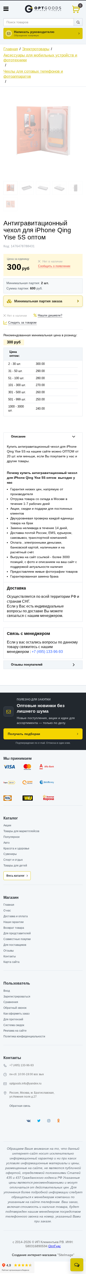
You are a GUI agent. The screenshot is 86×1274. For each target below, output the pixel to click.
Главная (10, 49)
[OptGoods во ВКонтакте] (29, 1121)
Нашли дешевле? (50, 315)
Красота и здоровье (16, 848)
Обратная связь (19, 1105)
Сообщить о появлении (54, 266)
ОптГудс (54, 1246)
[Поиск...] (78, 22)
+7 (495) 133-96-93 (47, 652)
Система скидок (13, 1025)
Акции (7, 825)
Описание (18, 436)
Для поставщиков (14, 945)
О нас (7, 910)
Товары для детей (15, 865)
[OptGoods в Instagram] (48, 1121)
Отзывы (8, 950)
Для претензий (13, 1019)
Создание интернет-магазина (34, 1255)
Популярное (11, 837)
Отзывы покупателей (26, 664)
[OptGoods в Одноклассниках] (58, 1121)
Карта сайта (11, 962)
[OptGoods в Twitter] (39, 1121)
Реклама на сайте (15, 1030)
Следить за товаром (22, 322)
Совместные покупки (17, 939)
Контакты (9, 956)
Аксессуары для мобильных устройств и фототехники (40, 58)
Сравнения (10, 1002)
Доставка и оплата (15, 916)
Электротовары (35, 49)
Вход (6, 990)
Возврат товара (13, 927)
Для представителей (17, 933)
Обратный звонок (14, 1007)
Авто (6, 842)
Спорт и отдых (13, 859)
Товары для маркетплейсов (21, 831)
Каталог (10, 818)
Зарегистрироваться (16, 996)
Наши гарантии (13, 922)
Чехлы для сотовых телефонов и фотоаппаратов (33, 74)
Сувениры (10, 854)
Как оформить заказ (16, 1013)
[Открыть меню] (5, 8)
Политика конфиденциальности (24, 1036)
